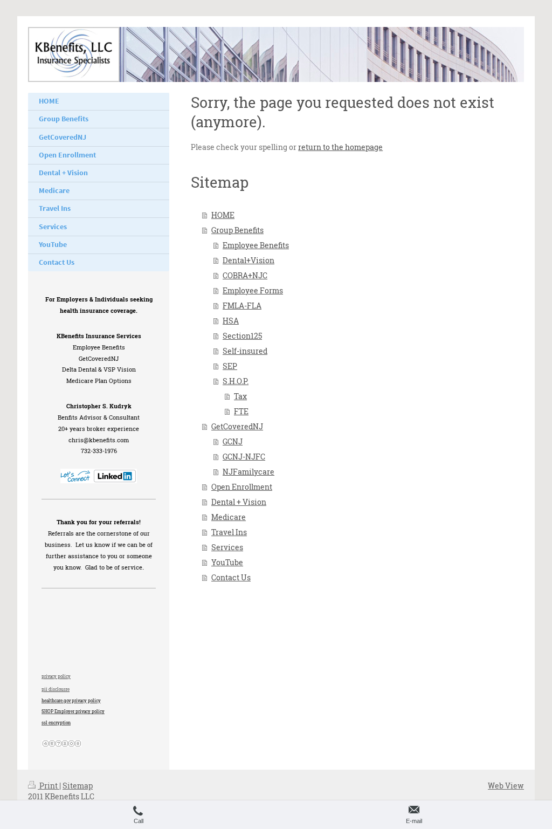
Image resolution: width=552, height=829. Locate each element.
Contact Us (231, 577)
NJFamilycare (248, 472)
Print (48, 785)
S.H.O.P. (236, 381)
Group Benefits (237, 230)
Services (227, 547)
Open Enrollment (241, 487)
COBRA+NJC (245, 275)
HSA (231, 321)
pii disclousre (56, 689)
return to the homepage (340, 147)
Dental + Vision (238, 502)
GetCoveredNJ (237, 426)
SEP (230, 366)
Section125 (242, 336)
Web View (506, 785)
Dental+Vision (248, 260)
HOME (222, 215)
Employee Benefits (256, 245)
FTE (241, 411)
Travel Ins (229, 532)
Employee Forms (253, 290)
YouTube (227, 562)
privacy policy (56, 676)
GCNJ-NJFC (244, 456)
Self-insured (245, 351)
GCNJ (233, 441)
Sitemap (78, 785)
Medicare (228, 517)
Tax (240, 396)
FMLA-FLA (242, 305)
